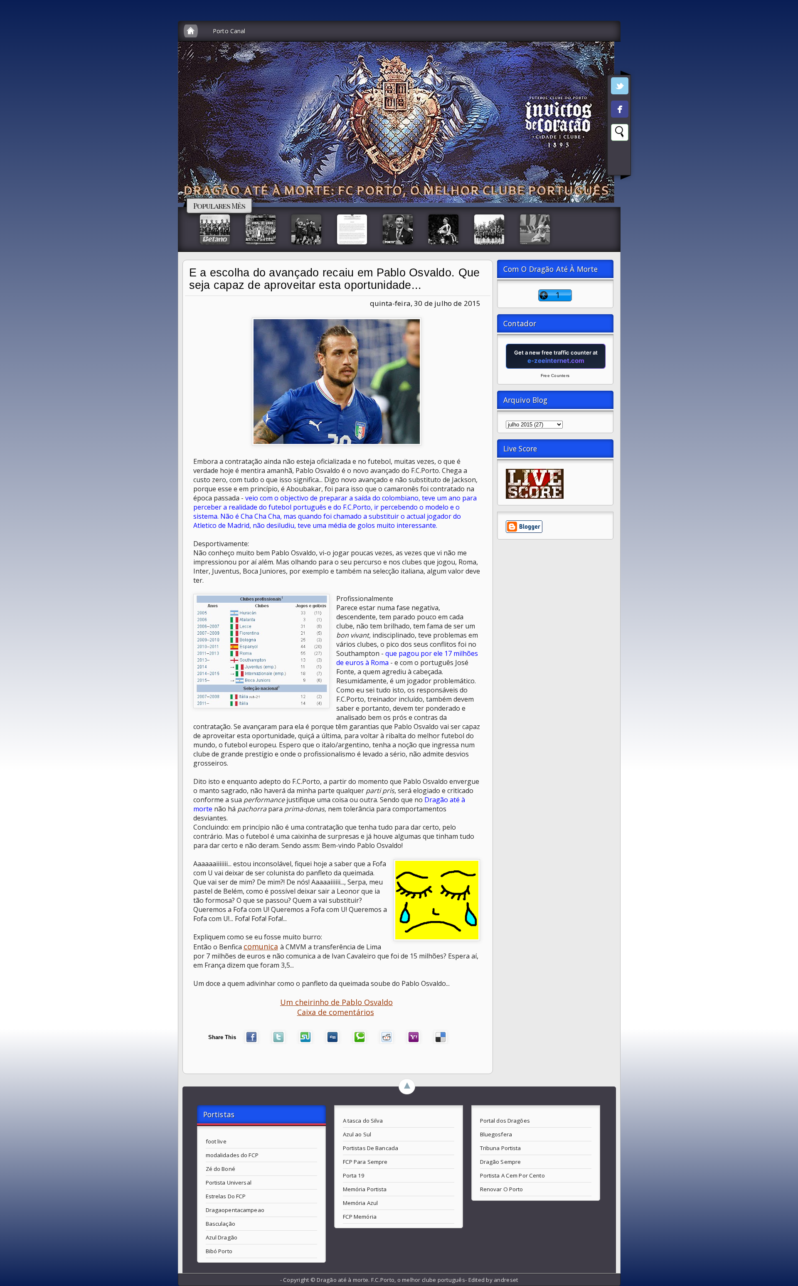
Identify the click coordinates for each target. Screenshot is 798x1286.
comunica (261, 946)
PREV (13, 131)
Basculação (220, 1223)
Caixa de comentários (335, 1012)
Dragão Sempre (500, 1161)
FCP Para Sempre (365, 1161)
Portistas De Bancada (371, 1148)
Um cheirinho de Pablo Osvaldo (336, 1002)
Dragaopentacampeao (235, 1210)
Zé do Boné (220, 1169)
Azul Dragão (221, 1237)
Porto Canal (229, 31)
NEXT (784, 131)
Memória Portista (365, 1189)
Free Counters (555, 375)
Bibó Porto (219, 1251)
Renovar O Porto (501, 1189)
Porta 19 (354, 1175)
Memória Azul (360, 1203)
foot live (216, 1141)
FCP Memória (360, 1216)
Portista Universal (228, 1182)
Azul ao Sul (357, 1134)
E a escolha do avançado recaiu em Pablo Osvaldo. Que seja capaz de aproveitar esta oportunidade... (334, 278)
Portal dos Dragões (505, 1120)
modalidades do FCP (232, 1155)
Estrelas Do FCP (226, 1196)
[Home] (191, 31)
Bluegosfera (496, 1134)
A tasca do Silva (363, 1120)
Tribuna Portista (500, 1148)
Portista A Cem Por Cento (512, 1175)
